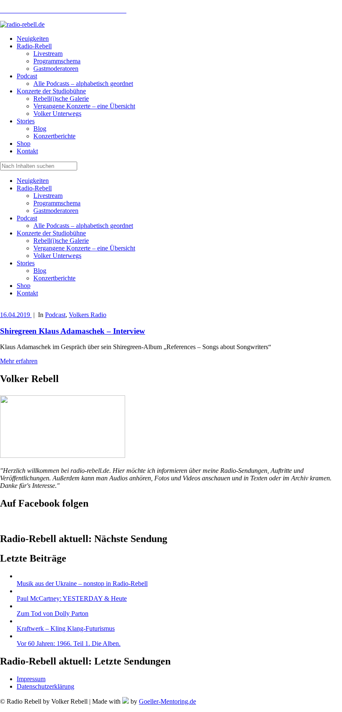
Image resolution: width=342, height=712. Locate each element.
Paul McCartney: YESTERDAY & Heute (72, 598)
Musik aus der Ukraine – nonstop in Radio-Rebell (82, 583)
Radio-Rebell (34, 188)
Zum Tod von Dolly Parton (52, 613)
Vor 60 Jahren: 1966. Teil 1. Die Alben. (69, 643)
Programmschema (56, 203)
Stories (26, 263)
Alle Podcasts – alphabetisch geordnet (83, 225)
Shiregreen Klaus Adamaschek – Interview (72, 331)
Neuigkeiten (33, 180)
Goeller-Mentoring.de (167, 701)
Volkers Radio (87, 314)
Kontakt (27, 293)
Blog (39, 270)
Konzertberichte (54, 278)
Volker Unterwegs (57, 255)
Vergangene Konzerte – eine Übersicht (84, 248)
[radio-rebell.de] (62, 455)
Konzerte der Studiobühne (51, 233)
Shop (23, 285)
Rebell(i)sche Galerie (61, 240)
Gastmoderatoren (55, 210)
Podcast (27, 218)
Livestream (48, 195)
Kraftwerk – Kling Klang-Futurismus (66, 628)
